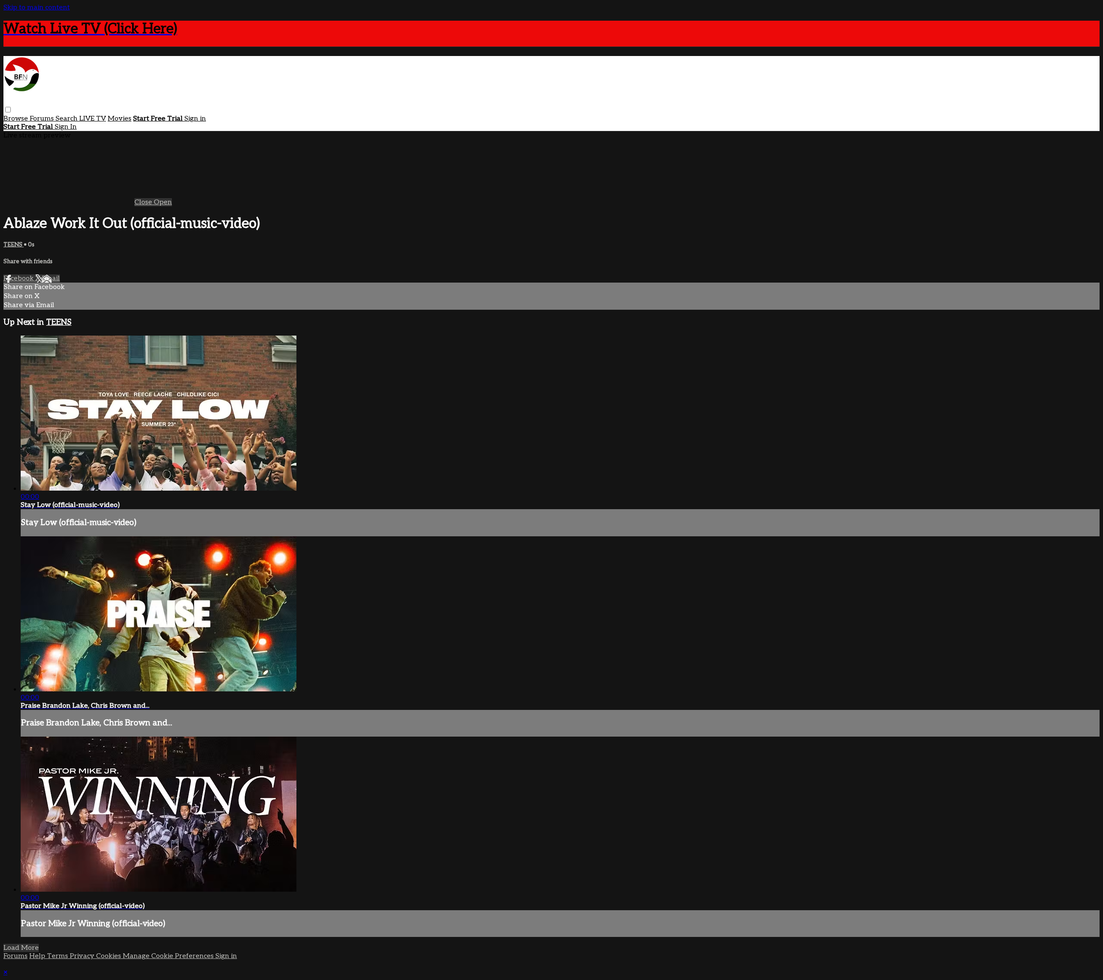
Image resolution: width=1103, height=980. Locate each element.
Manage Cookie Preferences (169, 956)
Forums (43, 119)
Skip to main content (36, 7)
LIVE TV (92, 119)
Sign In (66, 127)
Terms (58, 956)
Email (51, 278)
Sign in (195, 119)
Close (144, 202)
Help (38, 956)
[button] (8, 109)
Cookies (109, 956)
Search (67, 119)
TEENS (13, 244)
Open (163, 202)
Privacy (83, 956)
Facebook (19, 278)
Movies (119, 119)
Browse (16, 119)
